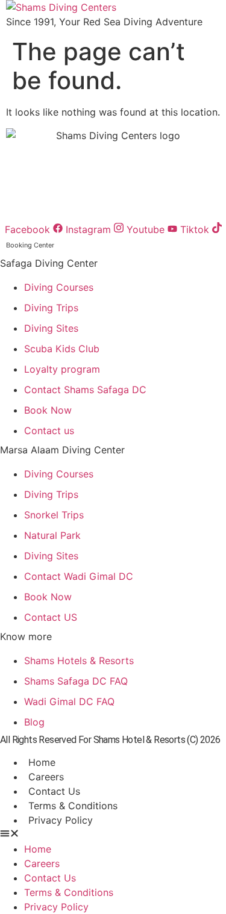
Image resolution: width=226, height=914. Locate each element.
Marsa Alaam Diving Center (62, 450)
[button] (113, 834)
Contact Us (54, 791)
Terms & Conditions (73, 806)
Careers (46, 777)
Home (41, 762)
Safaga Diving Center (49, 263)
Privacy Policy (60, 820)
